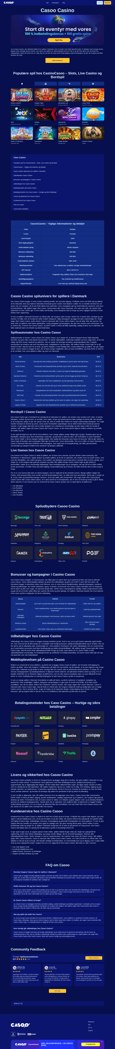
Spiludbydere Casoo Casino (23, 175)
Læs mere (57, 991)
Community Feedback (21, 209)
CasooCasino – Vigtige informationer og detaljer (30, 167)
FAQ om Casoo (19, 205)
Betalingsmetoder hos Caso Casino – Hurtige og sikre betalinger (35, 192)
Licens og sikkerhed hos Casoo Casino (27, 196)
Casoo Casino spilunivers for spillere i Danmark (29, 171)
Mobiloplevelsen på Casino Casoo (25, 188)
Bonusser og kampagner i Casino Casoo (27, 179)
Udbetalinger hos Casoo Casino (24, 184)
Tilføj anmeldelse (94, 958)
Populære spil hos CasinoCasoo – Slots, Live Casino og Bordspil (35, 163)
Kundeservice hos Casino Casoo (25, 200)
